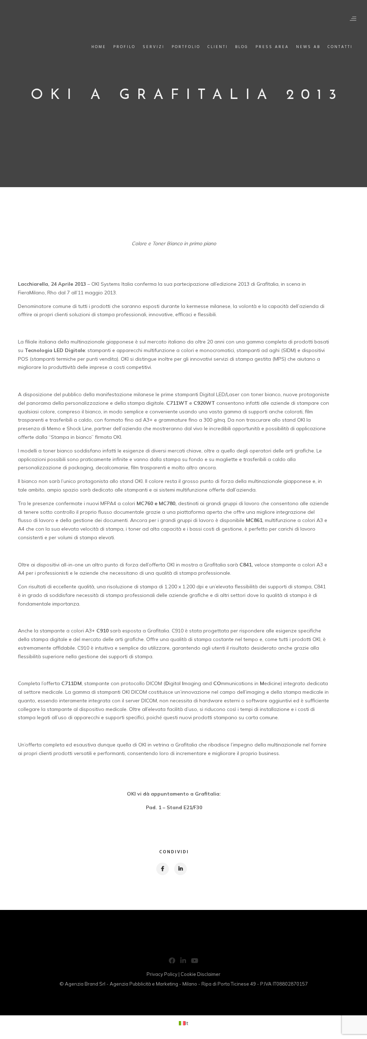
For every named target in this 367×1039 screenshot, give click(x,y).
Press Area (272, 47)
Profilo (124, 47)
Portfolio (186, 47)
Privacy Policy (162, 974)
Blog (241, 47)
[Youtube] (195, 962)
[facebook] (162, 869)
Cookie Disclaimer (200, 974)
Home (98, 47)
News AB (308, 47)
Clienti (218, 47)
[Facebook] (172, 962)
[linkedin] (180, 869)
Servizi (154, 47)
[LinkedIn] (183, 962)
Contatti (340, 47)
